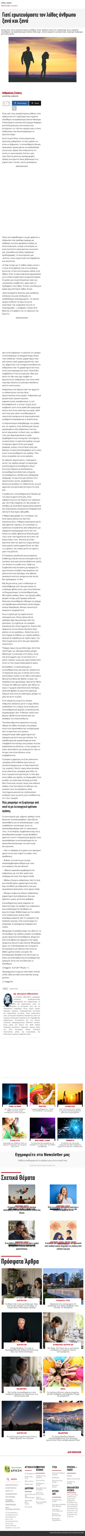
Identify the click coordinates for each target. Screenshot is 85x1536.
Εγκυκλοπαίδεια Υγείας (58, 1474)
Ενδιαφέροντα (22, 1389)
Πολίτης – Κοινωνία (40, 1493)
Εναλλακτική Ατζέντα (73, 1489)
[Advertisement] (21, 202)
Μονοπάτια (29, 1481)
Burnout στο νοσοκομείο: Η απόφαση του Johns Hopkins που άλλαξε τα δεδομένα (63, 1306)
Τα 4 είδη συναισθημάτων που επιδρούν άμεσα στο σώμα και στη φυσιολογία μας (22, 1394)
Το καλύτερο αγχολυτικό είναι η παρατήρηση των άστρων (22, 1437)
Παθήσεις (55, 1477)
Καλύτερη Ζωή (22, 1301)
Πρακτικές (29, 1484)
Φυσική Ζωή (55, 1492)
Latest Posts (14, 989)
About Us (9, 1491)
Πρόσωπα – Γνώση (72, 1468)
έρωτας (3, 3)
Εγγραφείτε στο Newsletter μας (42, 1154)
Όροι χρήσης (10, 1497)
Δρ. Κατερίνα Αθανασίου (10, 96)
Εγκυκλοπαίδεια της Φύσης (59, 1505)
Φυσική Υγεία (55, 1486)
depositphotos (11, 1485)
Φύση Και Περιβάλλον (56, 1519)
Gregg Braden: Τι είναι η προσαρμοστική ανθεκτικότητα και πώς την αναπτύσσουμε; (21, 1350)
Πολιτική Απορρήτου (9, 1501)
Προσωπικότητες (73, 1479)
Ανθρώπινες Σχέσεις (9, 6)
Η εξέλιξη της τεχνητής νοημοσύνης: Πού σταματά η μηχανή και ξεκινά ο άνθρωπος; (70, 1144)
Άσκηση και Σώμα (57, 1500)
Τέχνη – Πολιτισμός (40, 1498)
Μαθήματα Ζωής (40, 1484)
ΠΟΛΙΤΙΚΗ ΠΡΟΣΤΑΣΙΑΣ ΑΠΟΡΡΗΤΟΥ (42, 1165)
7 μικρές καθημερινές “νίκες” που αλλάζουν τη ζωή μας (42, 1110)
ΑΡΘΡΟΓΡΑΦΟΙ (10, 1488)
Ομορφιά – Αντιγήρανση (57, 1510)
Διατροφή (29, 1488)
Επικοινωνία (10, 1504)
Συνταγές (28, 1507)
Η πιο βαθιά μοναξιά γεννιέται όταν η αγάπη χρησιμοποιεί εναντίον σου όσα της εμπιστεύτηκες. (22, 1246)
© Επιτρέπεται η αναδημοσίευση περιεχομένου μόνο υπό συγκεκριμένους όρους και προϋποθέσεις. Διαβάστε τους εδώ (12, 1520)
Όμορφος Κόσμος (40, 1468)
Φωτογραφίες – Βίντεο (41, 1503)
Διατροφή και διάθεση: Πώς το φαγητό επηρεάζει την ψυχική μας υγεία (15, 1144)
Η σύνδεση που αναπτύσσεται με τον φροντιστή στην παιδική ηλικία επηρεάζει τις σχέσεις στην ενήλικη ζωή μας (63, 1246)
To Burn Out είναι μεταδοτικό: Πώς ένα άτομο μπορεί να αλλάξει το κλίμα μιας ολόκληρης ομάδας (21, 1306)
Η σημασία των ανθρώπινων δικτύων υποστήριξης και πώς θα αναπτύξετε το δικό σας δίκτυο (22, 1210)
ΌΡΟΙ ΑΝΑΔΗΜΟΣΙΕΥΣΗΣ (12, 1508)
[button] (74, 1452)
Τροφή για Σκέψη (71, 1482)
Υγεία (54, 1467)
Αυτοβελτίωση (58, 1345)
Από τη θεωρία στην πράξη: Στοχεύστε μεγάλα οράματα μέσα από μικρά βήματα (70, 1110)
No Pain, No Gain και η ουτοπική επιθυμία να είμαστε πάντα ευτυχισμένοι (63, 1350)
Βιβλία (63, 1389)
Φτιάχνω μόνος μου (56, 1515)
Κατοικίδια (40, 1480)
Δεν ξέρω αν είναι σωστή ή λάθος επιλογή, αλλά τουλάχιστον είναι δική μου (15, 1110)
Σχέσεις (9, 3)
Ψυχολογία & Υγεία (63, 1301)
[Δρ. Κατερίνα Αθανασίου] (8, 1006)
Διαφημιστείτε (11, 1494)
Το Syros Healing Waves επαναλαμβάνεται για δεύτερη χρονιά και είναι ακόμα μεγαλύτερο (63, 1438)
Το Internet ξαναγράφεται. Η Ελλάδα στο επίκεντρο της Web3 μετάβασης (42, 1144)
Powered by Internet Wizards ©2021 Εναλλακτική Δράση (67, 1533)
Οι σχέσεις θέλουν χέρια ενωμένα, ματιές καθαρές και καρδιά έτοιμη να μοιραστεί (63, 1394)
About (5, 989)
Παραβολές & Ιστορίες (41, 1489)
